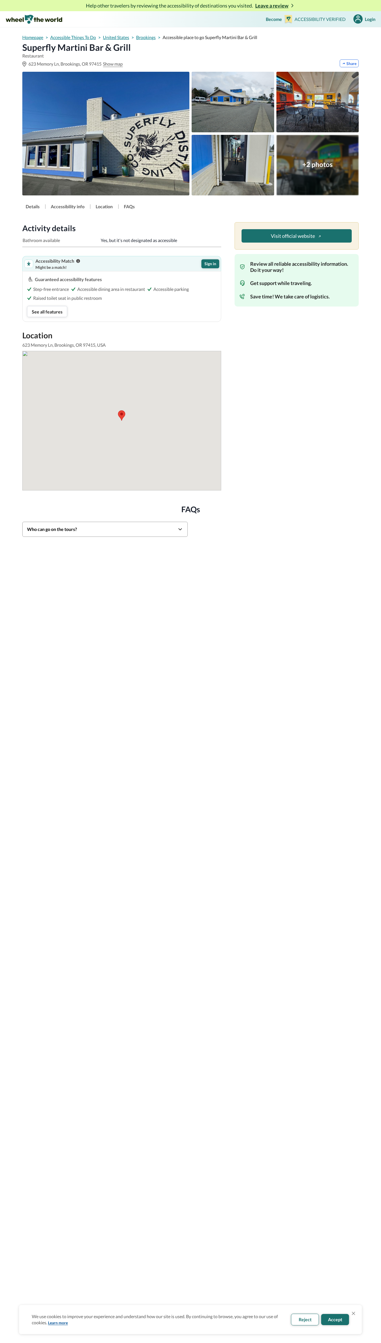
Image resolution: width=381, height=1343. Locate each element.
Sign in (210, 263)
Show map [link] (113, 63)
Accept (335, 1319)
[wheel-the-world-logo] (34, 19)
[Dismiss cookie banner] (353, 1313)
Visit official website (293, 236)
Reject (305, 1319)
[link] (32, 206)
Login (370, 19)
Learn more (58, 1322)
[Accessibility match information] (78, 261)
